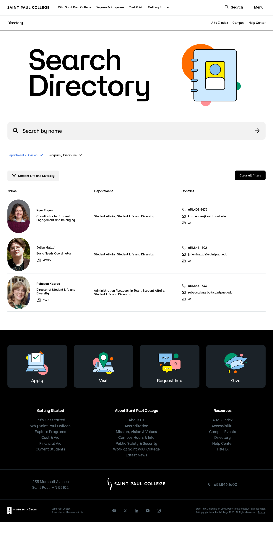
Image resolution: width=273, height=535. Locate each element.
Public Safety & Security (136, 443)
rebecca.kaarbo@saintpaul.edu (210, 292)
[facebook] (114, 510)
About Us (136, 420)
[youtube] (148, 510)
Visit (103, 380)
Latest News (136, 455)
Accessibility (222, 426)
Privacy (262, 512)
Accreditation (136, 426)
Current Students (50, 449)
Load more (136, 320)
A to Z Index (219, 22)
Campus (238, 22)
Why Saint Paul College (74, 7)
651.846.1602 (197, 247)
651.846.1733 (197, 285)
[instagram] (159, 511)
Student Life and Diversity (36, 175)
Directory (222, 437)
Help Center (257, 22)
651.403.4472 (197, 209)
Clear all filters (250, 175)
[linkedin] (136, 511)
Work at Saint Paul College (136, 449)
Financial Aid (50, 443)
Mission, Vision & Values (136, 431)
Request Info (169, 380)
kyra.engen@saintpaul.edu (207, 216)
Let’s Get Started (50, 420)
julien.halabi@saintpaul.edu (207, 254)
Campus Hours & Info (136, 437)
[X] (125, 511)
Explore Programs (50, 431)
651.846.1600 (225, 484)
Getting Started (159, 7)
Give (235, 380)
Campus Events (222, 431)
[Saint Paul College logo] (28, 7)
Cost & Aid (136, 7)
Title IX (223, 449)
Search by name (257, 130)
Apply (37, 380)
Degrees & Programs (110, 7)
